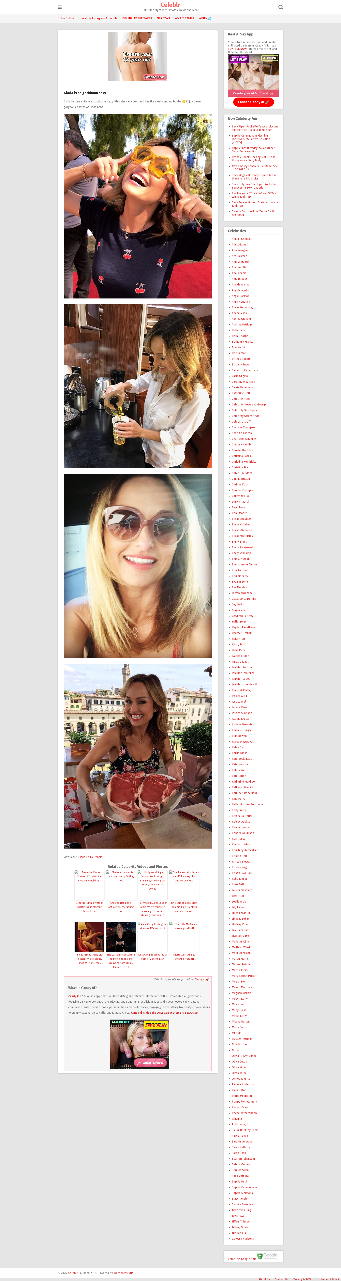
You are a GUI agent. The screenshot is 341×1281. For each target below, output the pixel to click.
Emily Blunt (239, 541)
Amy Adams (239, 273)
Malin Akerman (241, 953)
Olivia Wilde (239, 1073)
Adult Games (240, 244)
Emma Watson (241, 559)
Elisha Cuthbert (241, 524)
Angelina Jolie (240, 290)
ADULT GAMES (184, 18)
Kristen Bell (239, 856)
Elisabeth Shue (241, 519)
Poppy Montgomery (244, 1101)
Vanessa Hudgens (243, 1238)
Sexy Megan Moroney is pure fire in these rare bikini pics (254, 177)
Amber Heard (240, 261)
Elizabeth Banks (242, 530)
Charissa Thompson (244, 427)
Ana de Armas (240, 284)
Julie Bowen (239, 736)
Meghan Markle (241, 993)
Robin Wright (240, 1124)
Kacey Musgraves (243, 741)
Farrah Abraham (242, 593)
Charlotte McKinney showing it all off (184, 956)
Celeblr (170, 4)
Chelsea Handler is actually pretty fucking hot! (121, 907)
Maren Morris (240, 958)
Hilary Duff (238, 644)
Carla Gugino (240, 376)
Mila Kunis (238, 1004)
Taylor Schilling (241, 1210)
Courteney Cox (241, 496)
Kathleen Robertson (245, 793)
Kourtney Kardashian (245, 850)
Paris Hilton (239, 1090)
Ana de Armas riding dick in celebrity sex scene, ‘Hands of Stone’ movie (89, 958)
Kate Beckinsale (242, 758)
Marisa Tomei (240, 970)
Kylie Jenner (239, 878)
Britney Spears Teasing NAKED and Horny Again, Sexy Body (253, 158)
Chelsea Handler (242, 444)
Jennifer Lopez (241, 678)
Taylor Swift (239, 1216)
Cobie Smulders (242, 473)
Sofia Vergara (240, 1176)
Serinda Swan (240, 1170)
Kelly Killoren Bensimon (247, 804)
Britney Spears (241, 359)
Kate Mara (238, 770)
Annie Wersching (242, 307)
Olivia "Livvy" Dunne (244, 1056)
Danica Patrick (240, 501)
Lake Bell (238, 884)
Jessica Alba (239, 696)
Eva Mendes (239, 587)
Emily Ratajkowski (243, 547)
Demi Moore (239, 513)
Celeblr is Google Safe (242, 1259)
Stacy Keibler (240, 1198)
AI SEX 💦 (205, 18)
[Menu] (60, 7)
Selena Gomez (241, 1164)
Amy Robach (239, 279)
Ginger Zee (239, 610)
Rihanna (237, 1118)
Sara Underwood (242, 1141)
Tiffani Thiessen (241, 1221)
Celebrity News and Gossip (249, 404)
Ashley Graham (241, 319)
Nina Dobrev (239, 1044)
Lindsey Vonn (240, 924)
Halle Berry (239, 621)
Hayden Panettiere (243, 627)
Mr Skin (236, 1033)
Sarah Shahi (239, 1153)
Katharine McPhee (243, 781)
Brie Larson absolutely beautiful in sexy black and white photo (184, 907)
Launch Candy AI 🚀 (253, 102)
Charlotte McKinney (244, 439)
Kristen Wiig (239, 867)
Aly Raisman (239, 256)
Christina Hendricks (244, 461)
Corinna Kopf (240, 484)
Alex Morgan (240, 250)
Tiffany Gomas (240, 1227)
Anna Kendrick (241, 301)
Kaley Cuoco (239, 747)
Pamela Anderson (243, 1084)
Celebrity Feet (241, 399)
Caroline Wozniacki (244, 381)
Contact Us (281, 1279)
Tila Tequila (239, 1233)
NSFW (235, 1050)
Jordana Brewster (243, 724)
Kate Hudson (240, 764)
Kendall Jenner (241, 827)
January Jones (240, 661)
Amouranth (239, 267)
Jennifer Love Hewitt (244, 684)
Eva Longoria (240, 581)
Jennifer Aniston (242, 667)
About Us (264, 1279)
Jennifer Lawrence (243, 673)
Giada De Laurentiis (90, 857)
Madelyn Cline (241, 941)
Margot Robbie (241, 964)
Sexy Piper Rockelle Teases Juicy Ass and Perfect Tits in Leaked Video (255, 128)
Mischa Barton (241, 1021)
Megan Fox (238, 981)
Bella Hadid (239, 330)
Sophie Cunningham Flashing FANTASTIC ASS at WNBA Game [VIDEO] (251, 139)
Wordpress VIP (123, 1273)
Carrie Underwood (243, 387)
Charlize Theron (242, 433)
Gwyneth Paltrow (242, 616)
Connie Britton (241, 479)
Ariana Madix (239, 313)
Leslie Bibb (239, 901)
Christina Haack (241, 456)
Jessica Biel (239, 701)
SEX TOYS (163, 18)
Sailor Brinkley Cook (245, 1130)
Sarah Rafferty (241, 1147)
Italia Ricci (238, 650)
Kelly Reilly (239, 810)
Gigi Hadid (238, 604)
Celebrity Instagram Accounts (99, 18)
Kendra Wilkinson (243, 833)
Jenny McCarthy (241, 690)
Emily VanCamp (241, 553)
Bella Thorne (240, 336)
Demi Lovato (239, 507)
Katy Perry (238, 798)
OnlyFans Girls (241, 1078)
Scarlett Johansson (244, 1158)
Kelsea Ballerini (242, 816)
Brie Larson (239, 353)
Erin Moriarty (240, 576)
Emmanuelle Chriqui (244, 564)
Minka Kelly (239, 1016)
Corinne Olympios (243, 490)
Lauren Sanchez (242, 890)
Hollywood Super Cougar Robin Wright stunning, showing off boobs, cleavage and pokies (152, 909)
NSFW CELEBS (67, 18)
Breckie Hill (239, 347)
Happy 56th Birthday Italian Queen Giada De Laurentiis (253, 149)
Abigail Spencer (242, 239)
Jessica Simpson (242, 713)
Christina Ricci (240, 467)
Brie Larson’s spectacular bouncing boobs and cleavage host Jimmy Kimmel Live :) (121, 960)
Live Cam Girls (241, 930)
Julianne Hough (241, 730)
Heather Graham (242, 633)
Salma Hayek (240, 1136)
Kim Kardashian (241, 844)
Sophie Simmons (242, 1193)
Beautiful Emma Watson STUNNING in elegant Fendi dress (89, 907)
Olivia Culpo (239, 1061)
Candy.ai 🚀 (202, 979)
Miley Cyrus (239, 1010)
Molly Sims (239, 1027)
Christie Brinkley (242, 450)
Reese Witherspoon (244, 1113)
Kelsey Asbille (241, 821)
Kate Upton (239, 776)
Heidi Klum (238, 638)
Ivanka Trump (240, 656)
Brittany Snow (240, 364)
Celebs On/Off (241, 421)
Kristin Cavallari (242, 873)
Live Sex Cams (241, 936)
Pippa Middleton (242, 1096)
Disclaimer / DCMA (327, 1279)
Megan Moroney (242, 987)
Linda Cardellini (241, 913)
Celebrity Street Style (245, 416)
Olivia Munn (239, 1067)
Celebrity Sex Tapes (244, 410)
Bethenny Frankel (243, 341)
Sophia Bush (239, 1181)
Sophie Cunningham (244, 1187)
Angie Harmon (240, 296)
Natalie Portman (242, 1038)
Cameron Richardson (245, 370)
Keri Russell (239, 838)
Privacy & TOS (302, 1279)
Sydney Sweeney (242, 1204)
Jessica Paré (239, 707)
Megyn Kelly (240, 998)
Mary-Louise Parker (244, 976)
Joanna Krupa (240, 718)
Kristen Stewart (241, 861)
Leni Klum (238, 896)
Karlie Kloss (239, 753)
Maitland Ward (241, 947)
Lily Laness (239, 907)
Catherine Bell (241, 393)
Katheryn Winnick (243, 787)
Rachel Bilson (240, 1107)
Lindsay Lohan (240, 918)
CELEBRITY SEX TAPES (137, 18)
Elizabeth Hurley (242, 536)
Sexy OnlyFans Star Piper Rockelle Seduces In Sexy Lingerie (254, 186)
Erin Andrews (240, 570)
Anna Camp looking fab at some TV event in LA (152, 956)
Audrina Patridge (242, 324)
